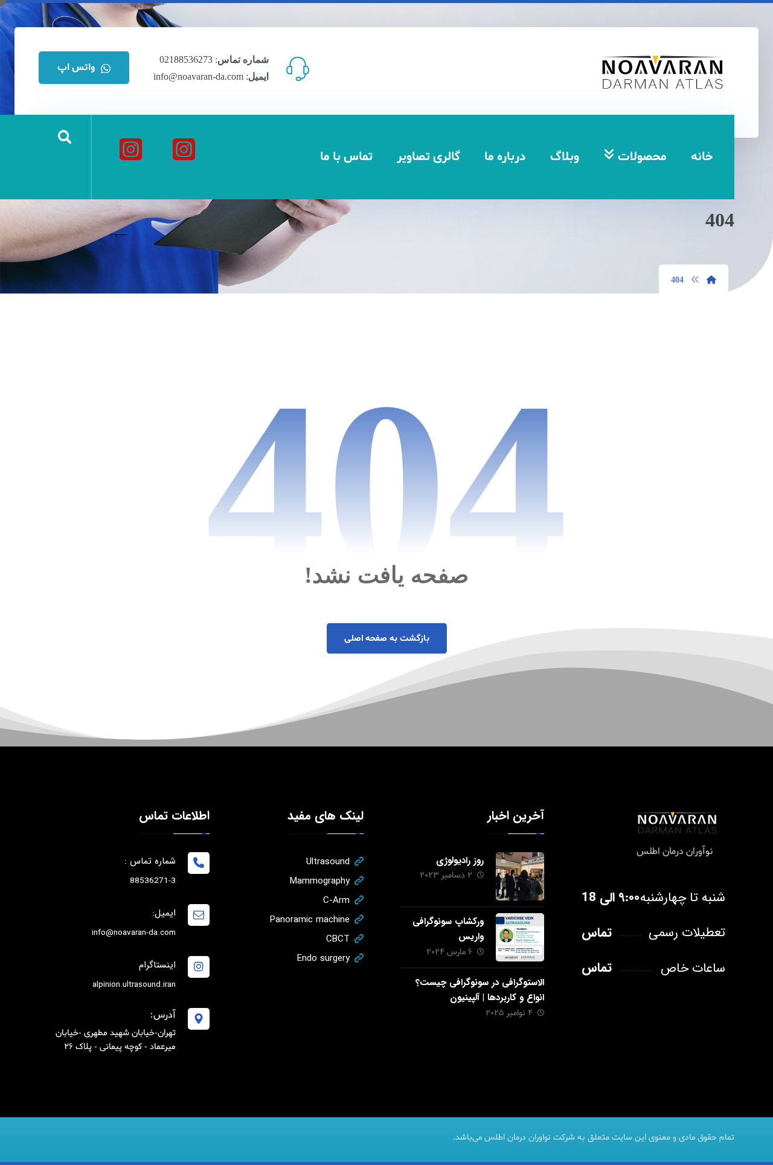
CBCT (338, 939)
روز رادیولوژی (460, 860)
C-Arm (336, 900)
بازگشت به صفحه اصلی (386, 638)
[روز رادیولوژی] (520, 876)
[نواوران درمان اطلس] (183, 149)
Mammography (320, 881)
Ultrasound (328, 862)
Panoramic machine (310, 920)
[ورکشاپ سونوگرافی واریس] (520, 937)
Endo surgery (323, 958)
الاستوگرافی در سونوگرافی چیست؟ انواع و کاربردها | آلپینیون (479, 990)
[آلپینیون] (130, 149)
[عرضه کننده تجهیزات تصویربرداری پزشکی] (663, 72)
